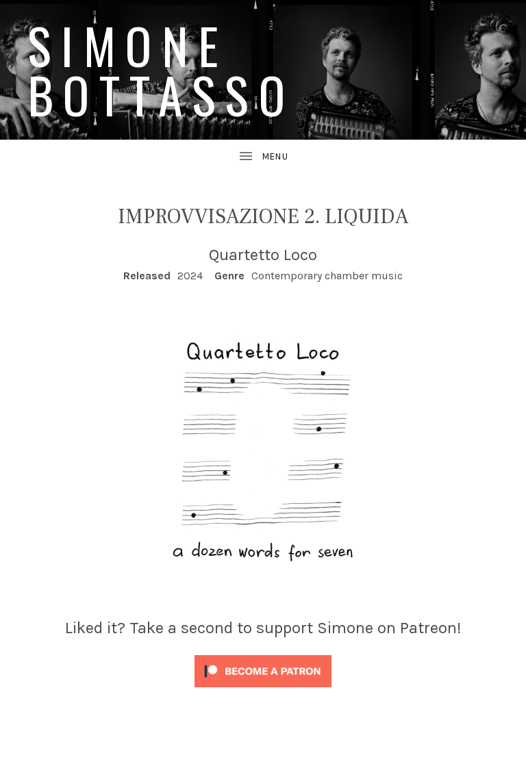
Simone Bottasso (161, 69)
